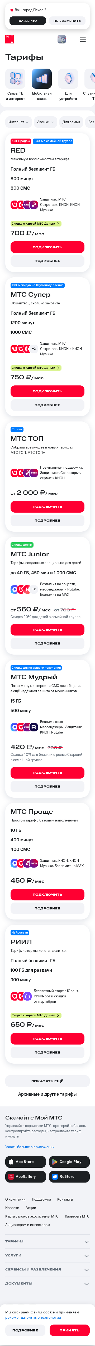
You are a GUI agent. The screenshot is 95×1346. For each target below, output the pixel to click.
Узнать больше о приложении (30, 1147)
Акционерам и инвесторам (27, 1225)
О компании (15, 1199)
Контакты (65, 1199)
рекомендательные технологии (33, 1317)
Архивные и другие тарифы (47, 1094)
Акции (31, 1208)
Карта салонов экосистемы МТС (32, 1216)
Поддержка (41, 1199)
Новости (12, 1208)
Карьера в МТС (77, 1216)
